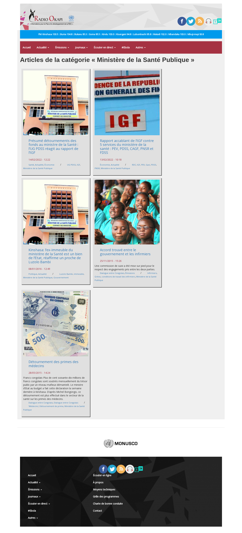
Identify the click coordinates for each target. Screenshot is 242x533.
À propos (98, 482)
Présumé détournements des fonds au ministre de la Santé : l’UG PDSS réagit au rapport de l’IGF (53, 146)
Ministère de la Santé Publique (37, 168)
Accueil (27, 47)
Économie (49, 164)
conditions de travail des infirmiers (118, 276)
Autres (140, 47)
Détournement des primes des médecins (53, 363)
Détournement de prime (51, 406)
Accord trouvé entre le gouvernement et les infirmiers (125, 251)
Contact (97, 510)
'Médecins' (33, 406)
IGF (78, 164)
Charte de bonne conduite (108, 503)
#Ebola (126, 47)
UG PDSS (71, 164)
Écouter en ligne (102, 475)
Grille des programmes (106, 496)
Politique (33, 274)
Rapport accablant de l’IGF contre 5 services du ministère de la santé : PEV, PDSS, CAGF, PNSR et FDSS (127, 146)
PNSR (97, 168)
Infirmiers (152, 273)
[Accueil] (53, 17)
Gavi (148, 164)
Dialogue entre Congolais (112, 273)
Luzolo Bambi (66, 274)
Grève (98, 276)
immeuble (79, 274)
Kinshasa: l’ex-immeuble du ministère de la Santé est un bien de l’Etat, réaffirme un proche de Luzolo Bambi (55, 255)
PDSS (153, 164)
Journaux (80, 47)
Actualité (42, 47)
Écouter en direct (104, 47)
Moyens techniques (104, 489)
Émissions (61, 47)
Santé (31, 164)
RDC (134, 164)
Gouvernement (61, 277)
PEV (143, 164)
